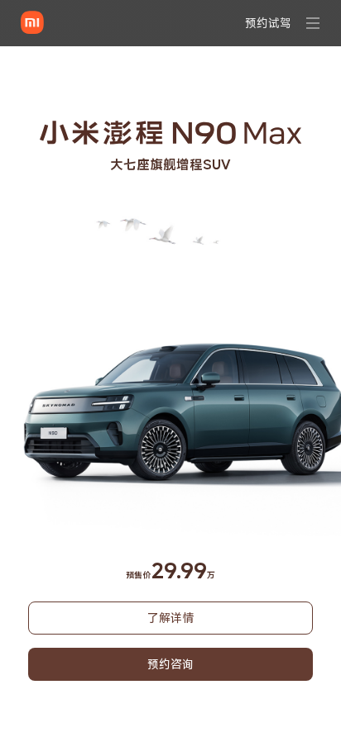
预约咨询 (170, 664)
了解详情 (170, 617)
